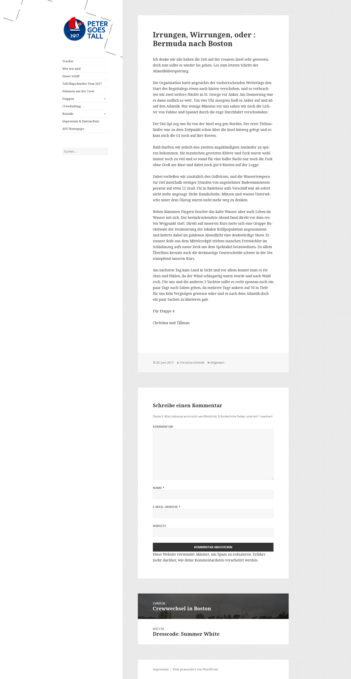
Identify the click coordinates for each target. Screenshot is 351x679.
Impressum (161, 669)
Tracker (68, 61)
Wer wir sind (71, 69)
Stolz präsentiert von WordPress (195, 669)
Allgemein (217, 363)
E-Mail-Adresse (166, 507)
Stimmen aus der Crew (78, 91)
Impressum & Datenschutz (80, 121)
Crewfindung (71, 106)
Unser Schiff (70, 76)
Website (159, 526)
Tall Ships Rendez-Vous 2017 (82, 84)
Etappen (68, 99)
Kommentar (163, 427)
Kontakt (67, 114)
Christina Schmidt (192, 363)
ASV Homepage (73, 129)
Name (159, 488)
